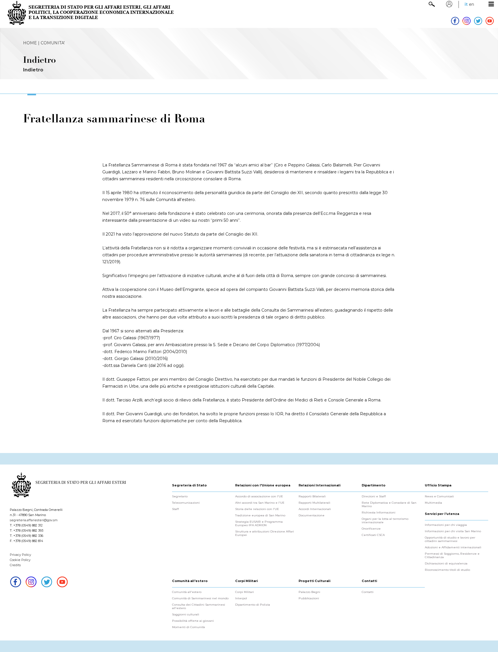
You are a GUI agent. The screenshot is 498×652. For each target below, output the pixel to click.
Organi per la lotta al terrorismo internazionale (385, 520)
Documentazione (312, 515)
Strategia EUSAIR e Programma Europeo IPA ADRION (259, 523)
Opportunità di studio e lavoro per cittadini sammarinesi (450, 539)
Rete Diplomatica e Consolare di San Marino (389, 504)
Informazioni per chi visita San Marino (453, 531)
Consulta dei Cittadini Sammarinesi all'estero (198, 606)
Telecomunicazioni (186, 503)
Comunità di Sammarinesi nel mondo (200, 598)
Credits (15, 565)
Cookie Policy (20, 560)
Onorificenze (371, 528)
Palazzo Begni (309, 592)
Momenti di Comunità (188, 627)
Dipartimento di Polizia (252, 604)
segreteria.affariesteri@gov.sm (34, 520)
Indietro (33, 70)
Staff (175, 509)
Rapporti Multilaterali (314, 503)
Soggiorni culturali (185, 614)
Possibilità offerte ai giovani (193, 621)
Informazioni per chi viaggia (446, 525)
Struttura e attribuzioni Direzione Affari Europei (264, 533)
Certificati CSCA (373, 535)
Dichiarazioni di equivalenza (446, 563)
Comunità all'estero (186, 592)
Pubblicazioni (309, 598)
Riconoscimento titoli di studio (447, 570)
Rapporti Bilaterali (312, 496)
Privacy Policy (20, 555)
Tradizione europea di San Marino (260, 515)
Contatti (367, 592)
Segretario (180, 496)
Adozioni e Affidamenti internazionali (453, 547)
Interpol (241, 598)
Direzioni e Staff (374, 496)
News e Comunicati (439, 496)
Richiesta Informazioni (378, 512)
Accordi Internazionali (315, 509)
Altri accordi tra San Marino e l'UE (259, 503)
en (471, 4)
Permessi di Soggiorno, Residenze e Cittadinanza (452, 555)
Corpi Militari (244, 592)
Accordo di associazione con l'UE (259, 496)
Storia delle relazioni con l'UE (257, 509)
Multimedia (433, 503)
